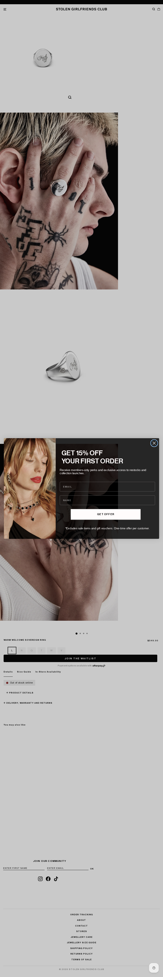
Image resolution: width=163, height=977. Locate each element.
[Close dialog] (154, 443)
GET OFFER (105, 514)
